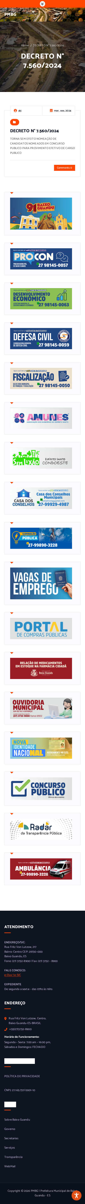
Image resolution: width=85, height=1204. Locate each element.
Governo (9, 1129)
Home (25, 45)
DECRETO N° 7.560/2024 (48, 45)
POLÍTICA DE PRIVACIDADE (22, 1076)
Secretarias (11, 1138)
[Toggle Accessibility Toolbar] (76, 1195)
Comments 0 (64, 167)
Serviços (9, 1148)
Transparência (13, 1157)
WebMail (9, 1166)
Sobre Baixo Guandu (17, 1120)
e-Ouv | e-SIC (12, 975)
